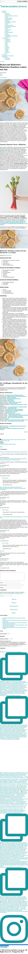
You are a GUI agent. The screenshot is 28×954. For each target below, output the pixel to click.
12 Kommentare (3, 77)
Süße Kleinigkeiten (9, 32)
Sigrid (4, 498)
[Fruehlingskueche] (14, 606)
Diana (4, 531)
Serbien (6, 49)
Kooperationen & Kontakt (8, 55)
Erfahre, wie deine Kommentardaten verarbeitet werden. (11, 593)
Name (1, 582)
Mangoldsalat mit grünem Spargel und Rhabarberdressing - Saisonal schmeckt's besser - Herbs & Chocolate (13, 459)
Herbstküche (7, 22)
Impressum (7, 58)
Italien (6, 44)
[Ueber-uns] (14, 599)
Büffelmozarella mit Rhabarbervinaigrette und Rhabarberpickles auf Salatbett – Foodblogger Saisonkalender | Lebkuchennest (13, 488)
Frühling (8, 439)
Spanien (7, 51)
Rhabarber (19, 439)
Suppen (6, 31)
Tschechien (7, 52)
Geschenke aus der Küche (10, 21)
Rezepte (4, 12)
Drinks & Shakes (8, 18)
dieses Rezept (8, 255)
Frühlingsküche (8, 19)
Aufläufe (7, 13)
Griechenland (8, 41)
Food (5, 439)
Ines (3, 550)
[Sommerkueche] (14, 609)
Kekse (6, 24)
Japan (6, 45)
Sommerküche (8, 29)
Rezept (15, 439)
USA (6, 53)
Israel (6, 42)
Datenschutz (7, 59)
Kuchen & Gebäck (9, 25)
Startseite (4, 11)
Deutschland (7, 39)
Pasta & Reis (7, 27)
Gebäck (11, 439)
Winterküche (7, 36)
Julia (4, 466)
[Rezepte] (14, 602)
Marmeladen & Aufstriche (10, 26)
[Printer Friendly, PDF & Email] (26, 431)
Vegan (6, 33)
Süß (8, 440)
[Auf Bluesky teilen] (2, 442)
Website (1, 587)
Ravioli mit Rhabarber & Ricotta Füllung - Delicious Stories (15, 451)
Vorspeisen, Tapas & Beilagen (11, 35)
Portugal (7, 48)
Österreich (7, 47)
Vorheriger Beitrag (4, 444)
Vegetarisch (7, 34)
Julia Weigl (5, 560)
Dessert (6, 16)
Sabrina (6, 478)
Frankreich (7, 40)
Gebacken (2, 61)
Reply (1, 451)
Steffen (1, 75)
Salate (6, 28)
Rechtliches (5, 56)
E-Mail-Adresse (3, 585)
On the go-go (5, 38)
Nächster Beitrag (12, 444)
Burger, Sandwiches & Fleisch (11, 15)
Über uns (4, 54)
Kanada (6, 46)
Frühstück (7, 20)
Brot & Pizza (8, 14)
